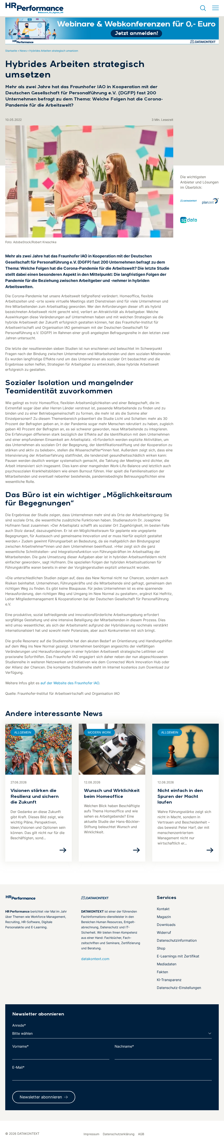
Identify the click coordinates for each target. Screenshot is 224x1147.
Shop (161, 948)
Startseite (11, 50)
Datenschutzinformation (177, 940)
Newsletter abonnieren (41, 1097)
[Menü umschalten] (215, 8)
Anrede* (19, 1025)
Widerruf (164, 932)
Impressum (91, 1134)
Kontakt (163, 909)
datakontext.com (95, 959)
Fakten (162, 972)
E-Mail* (18, 1067)
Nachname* (124, 1046)
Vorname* (20, 1046)
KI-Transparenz (169, 980)
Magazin (164, 917)
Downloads (166, 924)
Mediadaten (166, 964)
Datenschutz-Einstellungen (179, 987)
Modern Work (99, 732)
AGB (141, 1134)
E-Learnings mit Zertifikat (178, 956)
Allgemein (22, 732)
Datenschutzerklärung (119, 1134)
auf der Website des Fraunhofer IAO (69, 683)
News (23, 50)
